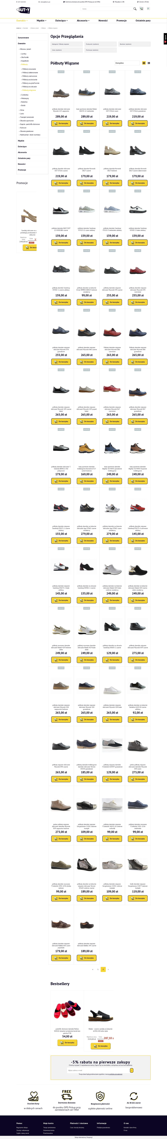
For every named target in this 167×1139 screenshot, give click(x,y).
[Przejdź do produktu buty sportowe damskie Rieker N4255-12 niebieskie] (86, 90)
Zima (22, 110)
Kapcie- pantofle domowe (30, 124)
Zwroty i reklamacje (22, 1130)
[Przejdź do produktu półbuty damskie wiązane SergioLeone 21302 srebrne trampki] (112, 865)
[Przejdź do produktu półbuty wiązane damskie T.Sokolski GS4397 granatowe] (112, 745)
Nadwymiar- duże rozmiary (30, 135)
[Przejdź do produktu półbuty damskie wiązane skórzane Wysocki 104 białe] (112, 686)
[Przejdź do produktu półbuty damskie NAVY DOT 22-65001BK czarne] (61, 209)
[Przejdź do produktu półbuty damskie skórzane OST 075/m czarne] (61, 149)
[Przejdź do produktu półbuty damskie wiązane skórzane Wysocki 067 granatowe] (137, 388)
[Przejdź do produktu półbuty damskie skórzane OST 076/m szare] (112, 90)
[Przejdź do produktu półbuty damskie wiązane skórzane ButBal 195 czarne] (86, 924)
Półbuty (24, 64)
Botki (23, 105)
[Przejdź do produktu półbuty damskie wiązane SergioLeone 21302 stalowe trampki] (86, 805)
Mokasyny (25, 98)
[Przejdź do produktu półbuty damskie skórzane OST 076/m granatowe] (137, 90)
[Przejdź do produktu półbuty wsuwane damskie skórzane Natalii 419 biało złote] (86, 626)
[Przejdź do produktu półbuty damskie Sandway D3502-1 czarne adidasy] (61, 269)
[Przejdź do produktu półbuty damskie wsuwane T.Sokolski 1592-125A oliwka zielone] (61, 865)
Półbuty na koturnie (29, 79)
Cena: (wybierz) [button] (57, 50)
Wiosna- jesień (25, 49)
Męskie (21, 140)
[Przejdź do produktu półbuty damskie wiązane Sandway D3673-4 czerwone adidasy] (137, 507)
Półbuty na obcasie (29, 86)
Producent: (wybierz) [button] (92, 44)
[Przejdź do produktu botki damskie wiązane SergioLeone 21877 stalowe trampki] (137, 865)
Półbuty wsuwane (29, 69)
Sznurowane (23, 37)
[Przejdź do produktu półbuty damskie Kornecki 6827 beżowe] (112, 149)
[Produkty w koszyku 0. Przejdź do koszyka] (142, 8)
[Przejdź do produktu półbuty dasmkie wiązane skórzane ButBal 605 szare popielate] (61, 924)
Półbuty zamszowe (29, 76)
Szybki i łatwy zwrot (22, 1133)
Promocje (22, 169)
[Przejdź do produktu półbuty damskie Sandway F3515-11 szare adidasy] (86, 209)
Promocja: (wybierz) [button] (92, 50)
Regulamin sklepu (22, 1128)
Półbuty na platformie (30, 83)
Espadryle (25, 61)
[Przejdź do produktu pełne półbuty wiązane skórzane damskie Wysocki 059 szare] (137, 745)
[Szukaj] (135, 9)
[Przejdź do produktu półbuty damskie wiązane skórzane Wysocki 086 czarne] (86, 328)
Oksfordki (25, 57)
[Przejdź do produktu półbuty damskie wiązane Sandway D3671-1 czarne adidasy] (61, 507)
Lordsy (23, 54)
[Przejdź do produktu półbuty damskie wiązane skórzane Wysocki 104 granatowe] (86, 686)
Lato (22, 113)
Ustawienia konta (48, 1130)
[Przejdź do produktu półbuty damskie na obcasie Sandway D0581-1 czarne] (86, 567)
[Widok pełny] (149, 63)
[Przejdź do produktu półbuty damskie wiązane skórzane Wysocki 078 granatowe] (61, 328)
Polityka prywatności (103, 1128)
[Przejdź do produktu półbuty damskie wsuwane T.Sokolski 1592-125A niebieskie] (137, 805)
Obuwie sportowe (27, 120)
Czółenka (24, 95)
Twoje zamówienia (49, 1128)
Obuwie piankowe (26, 131)
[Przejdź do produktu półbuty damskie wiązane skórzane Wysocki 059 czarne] (137, 626)
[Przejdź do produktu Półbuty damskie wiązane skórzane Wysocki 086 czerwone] (112, 328)
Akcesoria (22, 152)
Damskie (22, 43)
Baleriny (24, 102)
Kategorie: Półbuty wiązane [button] (60, 44)
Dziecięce (22, 146)
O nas (125, 1130)
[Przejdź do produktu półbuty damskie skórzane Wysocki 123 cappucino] (61, 90)
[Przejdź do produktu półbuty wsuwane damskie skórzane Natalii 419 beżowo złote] (61, 626)
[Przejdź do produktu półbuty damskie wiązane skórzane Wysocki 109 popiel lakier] (86, 388)
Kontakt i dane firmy (130, 1128)
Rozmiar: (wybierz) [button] (125, 44)
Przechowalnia (48, 1133)
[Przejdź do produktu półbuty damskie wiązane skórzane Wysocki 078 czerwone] (137, 269)
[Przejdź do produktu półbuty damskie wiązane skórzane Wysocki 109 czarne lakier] (61, 388)
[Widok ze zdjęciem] (144, 63)
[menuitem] (22, 20)
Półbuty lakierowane (30, 72)
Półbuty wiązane (29, 90)
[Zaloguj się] (148, 8)
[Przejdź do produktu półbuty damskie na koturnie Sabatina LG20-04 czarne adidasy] (137, 686)
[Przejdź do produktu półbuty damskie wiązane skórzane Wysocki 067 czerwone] (112, 388)
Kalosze (23, 128)
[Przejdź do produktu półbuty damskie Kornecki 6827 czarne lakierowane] (137, 149)
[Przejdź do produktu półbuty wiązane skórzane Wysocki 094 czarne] (61, 745)
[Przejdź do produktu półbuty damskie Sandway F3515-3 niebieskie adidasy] (112, 209)
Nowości (21, 164)
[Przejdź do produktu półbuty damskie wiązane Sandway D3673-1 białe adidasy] (61, 567)
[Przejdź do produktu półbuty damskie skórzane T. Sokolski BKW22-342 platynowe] (61, 447)
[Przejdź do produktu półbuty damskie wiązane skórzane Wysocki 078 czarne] (112, 269)
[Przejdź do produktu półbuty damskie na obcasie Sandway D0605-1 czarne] (112, 626)
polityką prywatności (115, 1074)
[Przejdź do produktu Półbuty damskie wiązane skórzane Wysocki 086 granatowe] (137, 328)
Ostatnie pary (24, 158)
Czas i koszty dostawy (77, 1128)
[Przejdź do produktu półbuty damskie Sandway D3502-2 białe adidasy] (137, 209)
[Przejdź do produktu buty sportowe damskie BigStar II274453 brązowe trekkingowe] (137, 447)
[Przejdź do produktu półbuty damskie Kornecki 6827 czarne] (86, 149)
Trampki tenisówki (27, 117)
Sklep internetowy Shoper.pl (83, 1137)
